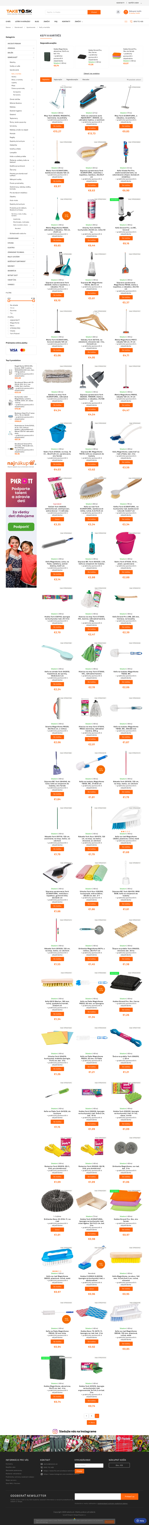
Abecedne (85, 79)
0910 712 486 (49, 1467)
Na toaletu (16, 95)
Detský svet (13, 275)
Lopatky (14, 82)
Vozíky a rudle (15, 66)
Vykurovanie (13, 238)
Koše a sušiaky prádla (18, 156)
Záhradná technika (16, 252)
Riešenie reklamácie (13, 1474)
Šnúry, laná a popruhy (18, 122)
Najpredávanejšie (72, 79)
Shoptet (70, 1515)
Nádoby (13, 107)
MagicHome (22, 323)
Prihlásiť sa (129, 1496)
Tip (22, 313)
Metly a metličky (17, 80)
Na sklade (22, 305)
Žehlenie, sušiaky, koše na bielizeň (19, 161)
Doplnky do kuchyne (17, 141)
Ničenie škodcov (16, 103)
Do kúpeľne (17, 92)
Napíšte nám (134, 3)
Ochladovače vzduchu (18, 233)
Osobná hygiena (16, 111)
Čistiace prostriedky (18, 88)
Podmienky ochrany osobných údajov (20, 1477)
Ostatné (13, 114)
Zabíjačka (13, 145)
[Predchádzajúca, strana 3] (91, 1416)
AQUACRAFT (22, 320)
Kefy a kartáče (16, 74)
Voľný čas (12, 280)
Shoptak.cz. (82, 1515)
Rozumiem (109, 1522)
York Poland (22, 333)
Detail (57, 519)
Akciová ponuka (14, 43)
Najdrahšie (45, 79)
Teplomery (14, 118)
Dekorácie (12, 271)
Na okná (17, 228)
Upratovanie (14, 70)
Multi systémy (14, 257)
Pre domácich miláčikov (18, 193)
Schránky (13, 126)
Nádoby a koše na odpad (19, 130)
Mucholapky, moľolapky (21, 222)
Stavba (11, 243)
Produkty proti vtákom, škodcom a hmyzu (18, 209)
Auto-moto (14, 200)
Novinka (22, 310)
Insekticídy (16, 219)
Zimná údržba (15, 99)
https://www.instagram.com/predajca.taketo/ (62, 1474)
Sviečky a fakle (15, 149)
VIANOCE (11, 284)
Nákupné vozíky (15, 179)
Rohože (12, 133)
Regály (12, 137)
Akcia (22, 308)
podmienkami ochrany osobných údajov (113, 1503)
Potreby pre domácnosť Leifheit (18, 174)
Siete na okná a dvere (20, 225)
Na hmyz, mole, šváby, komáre (19, 214)
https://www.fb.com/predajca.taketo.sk (59, 1471)
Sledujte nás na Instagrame (77, 1431)
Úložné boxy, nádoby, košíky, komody (20, 188)
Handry (14, 77)
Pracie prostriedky (17, 183)
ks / (119, 1465)
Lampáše (13, 152)
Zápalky (13, 196)
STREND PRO (22, 328)
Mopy (13, 85)
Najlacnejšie (58, 79)
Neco (22, 325)
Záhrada (11, 48)
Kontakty (121, 3)
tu (46, 1522)
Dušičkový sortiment (17, 166)
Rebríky (12, 62)
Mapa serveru (11, 1480)
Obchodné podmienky (14, 1470)
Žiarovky (13, 170)
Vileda (22, 331)
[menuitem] (9, 21)
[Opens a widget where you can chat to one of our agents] (140, 1521)
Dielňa (10, 53)
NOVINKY (11, 266)
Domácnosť (12, 57)
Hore (93, 1422)
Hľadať (94, 12)
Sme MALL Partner (13, 1483)
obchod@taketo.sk (51, 1464)
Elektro (11, 248)
